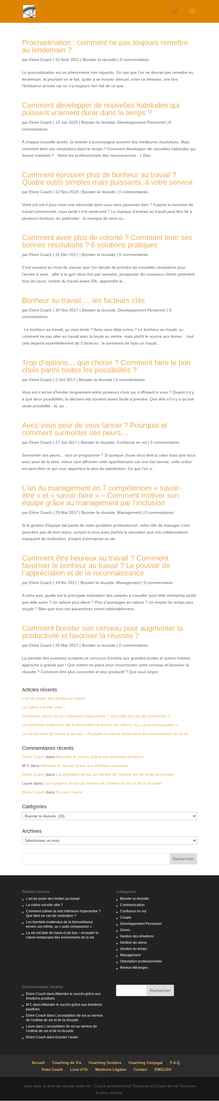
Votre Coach (52, 1069)
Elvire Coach (40, 59)
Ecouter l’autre (69, 792)
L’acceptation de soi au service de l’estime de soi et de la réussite (115, 774)
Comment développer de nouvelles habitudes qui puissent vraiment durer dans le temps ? (101, 109)
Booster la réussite (99, 59)
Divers (125, 930)
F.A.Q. (175, 1063)
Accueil (38, 1063)
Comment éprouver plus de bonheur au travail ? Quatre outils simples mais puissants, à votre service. (108, 178)
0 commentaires (134, 59)
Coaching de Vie (66, 1063)
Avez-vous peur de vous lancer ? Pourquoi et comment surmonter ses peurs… (94, 429)
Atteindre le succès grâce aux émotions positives (99, 756)
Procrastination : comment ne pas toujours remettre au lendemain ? (105, 46)
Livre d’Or (79, 1069)
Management (129, 512)
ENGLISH (163, 1069)
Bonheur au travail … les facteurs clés (83, 300)
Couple (125, 917)
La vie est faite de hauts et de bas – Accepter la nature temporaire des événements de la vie (105, 733)
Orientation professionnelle (141, 961)
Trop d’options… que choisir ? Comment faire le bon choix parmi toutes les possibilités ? (106, 366)
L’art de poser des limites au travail (53, 698)
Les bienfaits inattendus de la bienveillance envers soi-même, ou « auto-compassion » (100, 725)
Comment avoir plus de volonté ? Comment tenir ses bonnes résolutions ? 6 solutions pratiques (107, 241)
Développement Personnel (141, 122)
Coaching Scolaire (105, 1063)
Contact (140, 1069)
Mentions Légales (110, 1069)
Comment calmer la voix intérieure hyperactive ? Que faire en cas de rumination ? (96, 716)
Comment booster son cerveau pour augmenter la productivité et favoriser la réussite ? (102, 632)
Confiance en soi (132, 442)
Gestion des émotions (137, 936)
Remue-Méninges (134, 968)
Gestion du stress (133, 943)
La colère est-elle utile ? (43, 707)
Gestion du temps (133, 949)
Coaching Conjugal (146, 1063)
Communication (132, 905)
